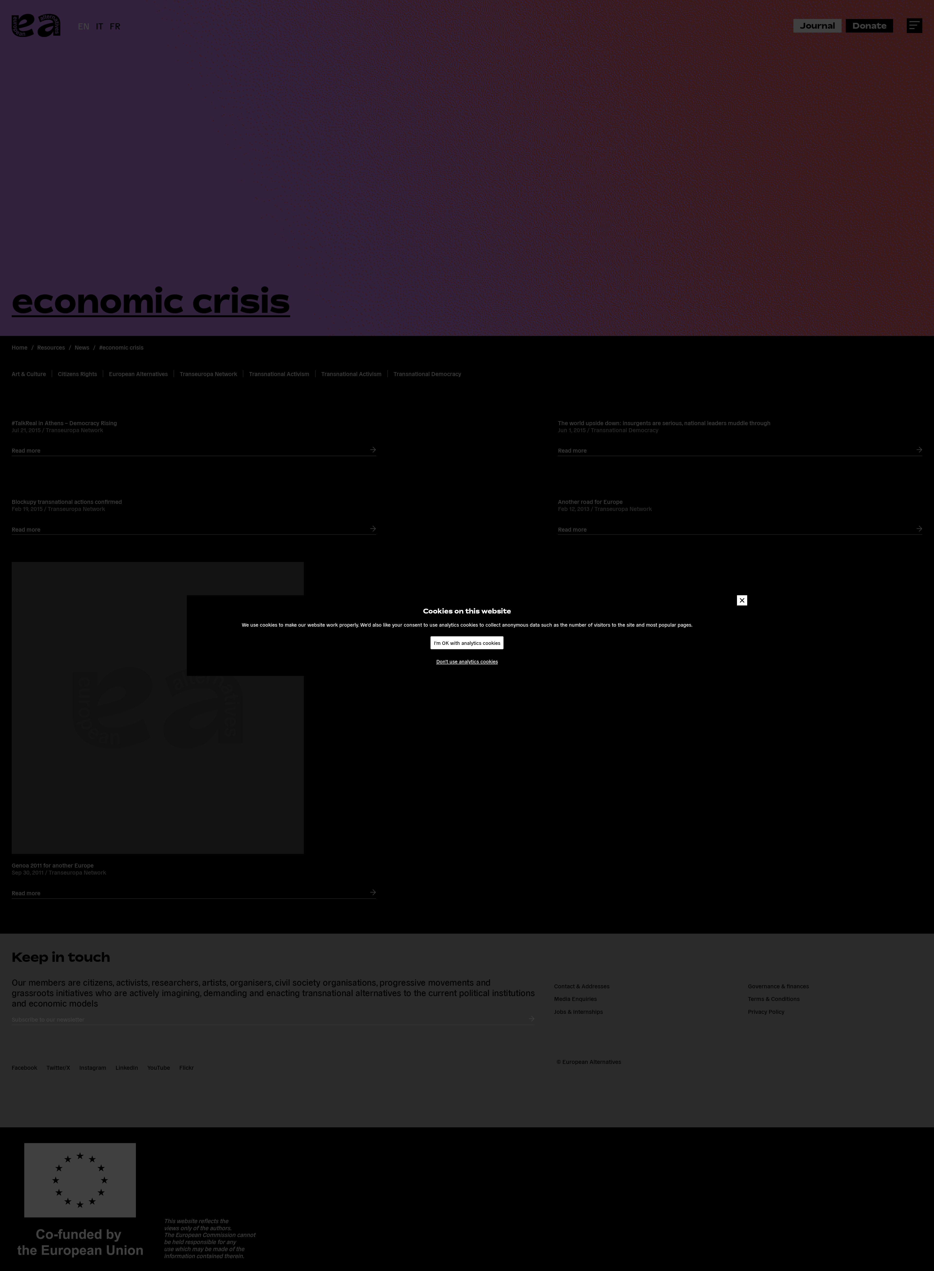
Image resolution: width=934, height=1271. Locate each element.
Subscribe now (401, 654)
